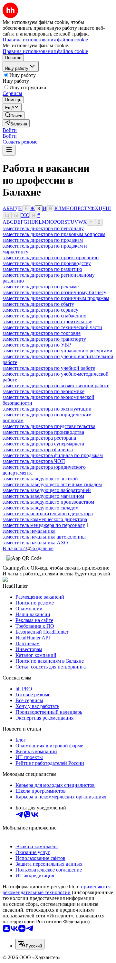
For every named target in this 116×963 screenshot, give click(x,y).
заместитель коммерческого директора (45, 519)
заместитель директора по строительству (47, 321)
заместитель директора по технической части (52, 327)
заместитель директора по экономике (43, 391)
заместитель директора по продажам (43, 240)
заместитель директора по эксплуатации (47, 409)
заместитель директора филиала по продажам (53, 455)
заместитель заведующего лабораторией (47, 490)
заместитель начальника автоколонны (44, 537)
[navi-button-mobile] (9, 150)
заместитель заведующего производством (48, 502)
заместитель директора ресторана (39, 438)
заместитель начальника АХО (35, 542)
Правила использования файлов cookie (45, 51)
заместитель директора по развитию (42, 269)
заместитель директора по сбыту (38, 304)
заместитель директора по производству (47, 263)
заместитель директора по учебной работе (49, 368)
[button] (10, 130)
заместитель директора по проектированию (51, 257)
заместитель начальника (29, 531)
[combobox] (29, 944)
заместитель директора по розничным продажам (56, 298)
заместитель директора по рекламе (41, 286)
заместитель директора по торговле (42, 333)
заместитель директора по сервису (40, 310)
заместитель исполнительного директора (48, 513)
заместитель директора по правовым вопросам (54, 234)
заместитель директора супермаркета (43, 443)
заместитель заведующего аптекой (40, 478)
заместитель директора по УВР (37, 345)
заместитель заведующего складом (41, 507)
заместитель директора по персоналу (43, 228)
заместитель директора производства (43, 432)
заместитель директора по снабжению (44, 315)
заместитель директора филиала (38, 449)
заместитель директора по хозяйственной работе (56, 385)
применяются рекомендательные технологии (57, 889)
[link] (13, 115)
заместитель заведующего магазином (43, 496)
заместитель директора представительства (49, 426)
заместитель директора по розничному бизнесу (54, 292)
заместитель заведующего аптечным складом (52, 484)
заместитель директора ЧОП (34, 461)
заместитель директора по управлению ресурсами (57, 350)
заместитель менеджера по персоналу (44, 525)
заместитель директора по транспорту (44, 339)
